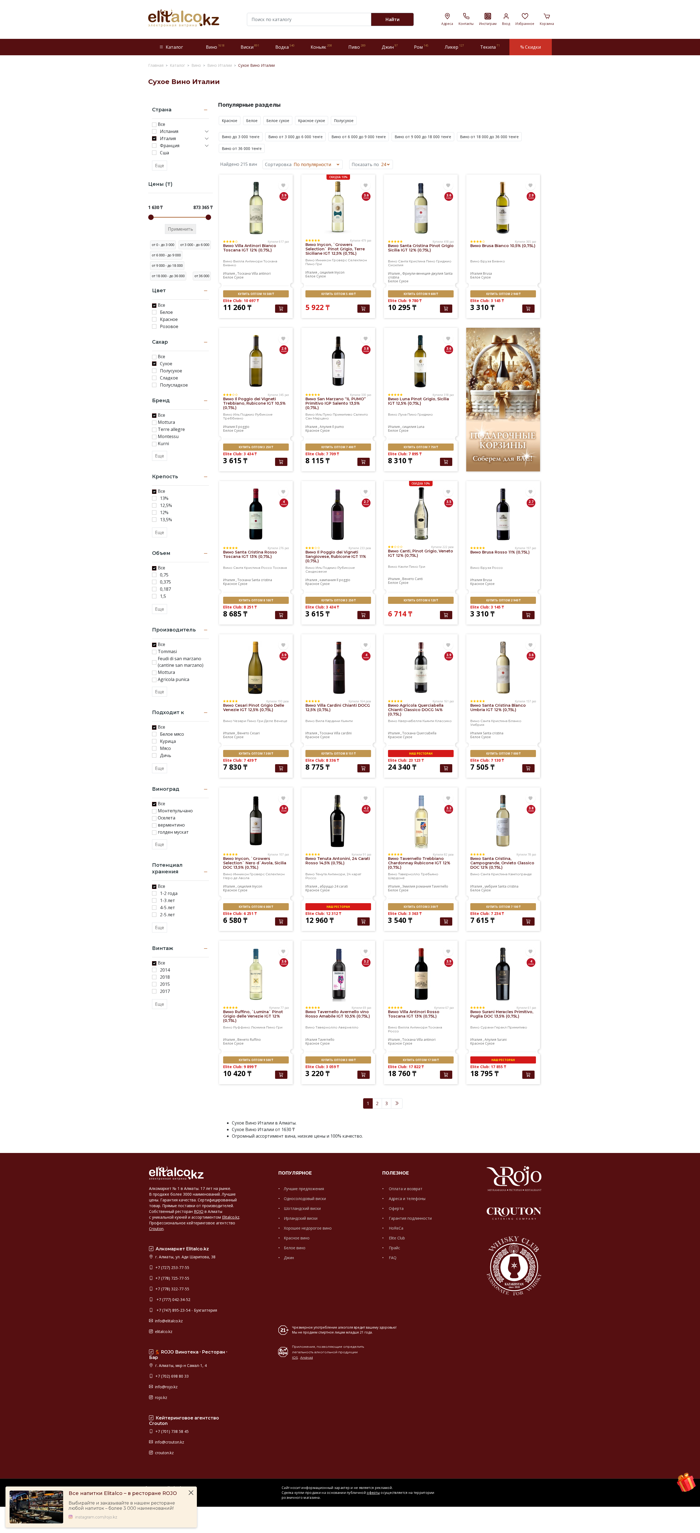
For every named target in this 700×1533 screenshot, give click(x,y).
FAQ (392, 1257)
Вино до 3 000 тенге (240, 136)
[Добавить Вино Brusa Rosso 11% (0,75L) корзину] (528, 615)
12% (164, 512)
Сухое (166, 364)
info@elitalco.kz (168, 1320)
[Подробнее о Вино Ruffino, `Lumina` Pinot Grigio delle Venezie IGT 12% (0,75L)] (256, 974)
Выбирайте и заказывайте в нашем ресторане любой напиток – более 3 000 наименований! (122, 1505)
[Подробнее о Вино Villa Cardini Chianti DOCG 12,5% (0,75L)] (338, 667)
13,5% (166, 520)
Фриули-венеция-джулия (422, 273)
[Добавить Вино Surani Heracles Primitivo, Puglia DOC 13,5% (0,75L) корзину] (528, 1075)
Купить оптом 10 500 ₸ (256, 294)
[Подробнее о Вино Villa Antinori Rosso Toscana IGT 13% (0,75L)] (421, 974)
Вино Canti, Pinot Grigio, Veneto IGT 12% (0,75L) (420, 553)
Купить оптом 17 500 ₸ (421, 1060)
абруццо (327, 886)
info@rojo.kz (165, 1386)
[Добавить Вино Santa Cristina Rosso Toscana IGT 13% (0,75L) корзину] (281, 615)
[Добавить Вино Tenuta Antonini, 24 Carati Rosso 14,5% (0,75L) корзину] (363, 921)
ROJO (198, 1211)
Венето (408, 578)
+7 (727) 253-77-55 (171, 1267)
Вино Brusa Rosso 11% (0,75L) (500, 552)
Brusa (487, 273)
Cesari (255, 733)
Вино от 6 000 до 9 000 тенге (358, 136)
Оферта (396, 1208)
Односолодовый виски (305, 1198)
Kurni (163, 444)
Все (161, 124)
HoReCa (395, 1228)
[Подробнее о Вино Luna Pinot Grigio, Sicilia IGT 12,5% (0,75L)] (421, 361)
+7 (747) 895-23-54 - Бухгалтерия (185, 1310)
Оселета (166, 818)
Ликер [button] (454, 47)
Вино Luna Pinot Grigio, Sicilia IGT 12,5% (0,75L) (418, 401)
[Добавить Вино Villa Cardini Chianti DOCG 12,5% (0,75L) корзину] (363, 768)
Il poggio (242, 426)
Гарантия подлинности (410, 1218)
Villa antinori (261, 273)
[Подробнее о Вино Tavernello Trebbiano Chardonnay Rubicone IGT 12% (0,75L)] (421, 821)
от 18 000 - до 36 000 (168, 276)
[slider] (151, 217)
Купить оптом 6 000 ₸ (256, 907)
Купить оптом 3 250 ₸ (256, 447)
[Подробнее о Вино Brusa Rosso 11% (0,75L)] (503, 514)
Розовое (169, 326)
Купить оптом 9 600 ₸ (421, 294)
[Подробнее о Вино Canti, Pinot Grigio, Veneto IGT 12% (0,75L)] (421, 513)
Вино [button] (215, 47)
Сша (164, 153)
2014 (165, 970)
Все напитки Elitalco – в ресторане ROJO (123, 1493)
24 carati (341, 886)
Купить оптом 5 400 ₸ (338, 294)
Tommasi (167, 651)
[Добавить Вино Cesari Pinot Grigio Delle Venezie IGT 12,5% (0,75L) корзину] (281, 768)
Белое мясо (172, 734)
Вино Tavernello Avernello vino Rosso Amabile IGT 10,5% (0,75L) (337, 1014)
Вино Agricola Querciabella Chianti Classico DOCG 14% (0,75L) (416, 710)
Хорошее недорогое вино (308, 1228)
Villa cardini (343, 733)
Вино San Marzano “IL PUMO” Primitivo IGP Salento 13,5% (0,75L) (335, 403)
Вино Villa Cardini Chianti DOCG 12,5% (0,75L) (337, 707)
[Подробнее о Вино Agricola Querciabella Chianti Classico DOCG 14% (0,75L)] (421, 667)
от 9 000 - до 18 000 (167, 265)
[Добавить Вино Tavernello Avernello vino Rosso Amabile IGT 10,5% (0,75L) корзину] (363, 1075)
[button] (207, 131)
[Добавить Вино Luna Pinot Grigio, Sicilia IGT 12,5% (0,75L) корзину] (446, 462)
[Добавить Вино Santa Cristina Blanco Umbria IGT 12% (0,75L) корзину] (528, 768)
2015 (165, 984)
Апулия (325, 426)
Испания (169, 131)
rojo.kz (160, 1397)
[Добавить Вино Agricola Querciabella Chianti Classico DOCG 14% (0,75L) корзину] (446, 768)
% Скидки (530, 47)
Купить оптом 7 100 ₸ (503, 907)
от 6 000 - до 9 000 (166, 255)
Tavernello (440, 886)
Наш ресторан (421, 753)
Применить (180, 229)
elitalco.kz (163, 1331)
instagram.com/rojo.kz (96, 1517)
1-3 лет (167, 900)
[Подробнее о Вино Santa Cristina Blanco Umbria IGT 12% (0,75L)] (503, 667)
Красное (169, 319)
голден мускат (173, 832)
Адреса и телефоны (406, 1198)
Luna (420, 426)
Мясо (165, 748)
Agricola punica (173, 679)
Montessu (168, 436)
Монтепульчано (175, 811)
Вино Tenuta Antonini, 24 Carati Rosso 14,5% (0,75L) (337, 860)
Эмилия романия (416, 886)
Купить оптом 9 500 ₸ (256, 1060)
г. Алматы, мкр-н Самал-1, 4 (180, 1365)
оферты (373, 1492)
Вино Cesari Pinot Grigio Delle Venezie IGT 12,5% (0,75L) (253, 707)
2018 (165, 977)
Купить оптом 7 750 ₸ (421, 447)
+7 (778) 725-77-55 (171, 1278)
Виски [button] (250, 47)
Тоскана (244, 273)
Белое (166, 312)
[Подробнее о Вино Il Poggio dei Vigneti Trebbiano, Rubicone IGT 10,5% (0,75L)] (256, 361)
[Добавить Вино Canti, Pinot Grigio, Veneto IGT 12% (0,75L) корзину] (446, 615)
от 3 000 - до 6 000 (194, 244)
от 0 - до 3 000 (163, 244)
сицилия (327, 272)
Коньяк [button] (321, 47)
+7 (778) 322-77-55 (171, 1288)
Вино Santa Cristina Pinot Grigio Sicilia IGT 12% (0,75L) (421, 248)
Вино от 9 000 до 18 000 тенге (423, 136)
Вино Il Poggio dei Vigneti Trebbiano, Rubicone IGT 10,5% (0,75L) (254, 403)
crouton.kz (164, 1452)
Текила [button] (490, 47)
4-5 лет (167, 908)
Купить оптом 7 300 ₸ (256, 753)
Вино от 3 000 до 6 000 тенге (295, 136)
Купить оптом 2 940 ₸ (503, 294)
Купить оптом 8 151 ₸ (338, 753)
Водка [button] (284, 47)
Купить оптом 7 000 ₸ (503, 753)
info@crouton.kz (169, 1442)
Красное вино (297, 1238)
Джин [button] (390, 47)
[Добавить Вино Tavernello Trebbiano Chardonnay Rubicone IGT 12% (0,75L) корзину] (446, 921)
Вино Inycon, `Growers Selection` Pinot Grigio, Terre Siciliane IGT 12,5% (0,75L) (335, 249)
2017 (165, 991)
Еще (159, 166)
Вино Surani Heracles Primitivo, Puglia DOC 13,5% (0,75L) (501, 1014)
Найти (392, 19)
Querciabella (426, 733)
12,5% (166, 505)
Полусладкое (174, 385)
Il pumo (338, 426)
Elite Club (396, 1238)
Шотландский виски (302, 1208)
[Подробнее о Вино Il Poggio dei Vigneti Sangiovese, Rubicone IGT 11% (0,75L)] (338, 514)
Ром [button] (421, 47)
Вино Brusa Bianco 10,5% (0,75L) (502, 245)
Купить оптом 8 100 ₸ (256, 600)
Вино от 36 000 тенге (242, 148)
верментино (171, 825)
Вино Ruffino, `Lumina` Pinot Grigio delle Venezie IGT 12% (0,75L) (253, 1016)
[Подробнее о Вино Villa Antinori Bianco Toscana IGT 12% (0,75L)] (256, 208)
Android (306, 1357)
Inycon (339, 272)
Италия (168, 138)
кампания (328, 580)
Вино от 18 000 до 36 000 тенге (489, 136)
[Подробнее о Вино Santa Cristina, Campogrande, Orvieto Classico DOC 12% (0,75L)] (503, 821)
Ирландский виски (300, 1218)
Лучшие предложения (304, 1188)
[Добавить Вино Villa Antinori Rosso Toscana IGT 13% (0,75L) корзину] (446, 1075)
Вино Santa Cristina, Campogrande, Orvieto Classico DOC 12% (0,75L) (502, 863)
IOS (295, 1357)
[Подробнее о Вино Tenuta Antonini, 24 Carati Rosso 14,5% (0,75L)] (338, 821)
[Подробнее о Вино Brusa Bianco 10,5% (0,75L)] (503, 208)
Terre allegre (171, 429)
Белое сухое (277, 120)
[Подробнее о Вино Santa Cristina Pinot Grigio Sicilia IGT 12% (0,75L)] (421, 208)
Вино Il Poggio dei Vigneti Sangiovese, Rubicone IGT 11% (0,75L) (335, 556)
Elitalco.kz (230, 1217)
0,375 (165, 582)
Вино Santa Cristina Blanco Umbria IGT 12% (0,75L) (498, 707)
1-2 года (168, 893)
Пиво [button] (357, 47)
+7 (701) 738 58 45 (171, 1431)
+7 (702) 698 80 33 (171, 1376)
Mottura (166, 422)
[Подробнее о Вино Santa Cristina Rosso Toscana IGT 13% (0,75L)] (256, 514)
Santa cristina (262, 580)
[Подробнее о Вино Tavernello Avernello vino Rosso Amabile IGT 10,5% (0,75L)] (338, 974)
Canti (419, 578)
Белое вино (294, 1247)
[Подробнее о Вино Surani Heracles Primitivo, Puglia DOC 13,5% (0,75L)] (503, 974)
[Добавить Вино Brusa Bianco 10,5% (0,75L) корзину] (528, 309)
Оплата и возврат (405, 1188)
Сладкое (169, 378)
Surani (502, 1039)
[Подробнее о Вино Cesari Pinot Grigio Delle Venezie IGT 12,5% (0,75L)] (256, 667)
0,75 (164, 575)
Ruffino (255, 1039)
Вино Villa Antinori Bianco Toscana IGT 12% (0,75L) (249, 248)
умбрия (491, 886)
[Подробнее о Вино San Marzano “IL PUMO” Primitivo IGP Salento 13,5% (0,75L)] (338, 361)
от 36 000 (201, 276)
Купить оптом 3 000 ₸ (338, 1060)
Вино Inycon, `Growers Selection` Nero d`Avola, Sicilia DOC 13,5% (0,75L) (254, 863)
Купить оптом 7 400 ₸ (338, 447)
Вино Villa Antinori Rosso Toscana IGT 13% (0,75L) (413, 1014)
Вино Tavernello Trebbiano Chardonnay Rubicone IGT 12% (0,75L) (419, 863)
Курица (168, 741)
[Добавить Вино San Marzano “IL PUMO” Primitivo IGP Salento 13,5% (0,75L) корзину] (363, 462)
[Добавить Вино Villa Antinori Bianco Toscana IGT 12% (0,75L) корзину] (281, 309)
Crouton (156, 1228)
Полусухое (171, 371)
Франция (169, 146)
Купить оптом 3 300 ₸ (421, 907)
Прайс (394, 1247)
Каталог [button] (174, 47)
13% (164, 498)
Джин (289, 1257)
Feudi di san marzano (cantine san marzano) (180, 662)
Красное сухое (311, 120)
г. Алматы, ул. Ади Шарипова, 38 (184, 1256)
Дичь (165, 755)
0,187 (165, 589)
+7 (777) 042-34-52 (172, 1299)
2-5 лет (167, 915)
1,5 (163, 596)
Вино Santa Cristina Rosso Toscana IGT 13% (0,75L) (250, 554)
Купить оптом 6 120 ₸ (421, 600)
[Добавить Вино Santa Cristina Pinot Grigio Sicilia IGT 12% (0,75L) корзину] (446, 309)
